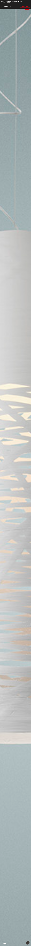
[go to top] (28, 943)
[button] (6, 6)
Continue (25, 6)
